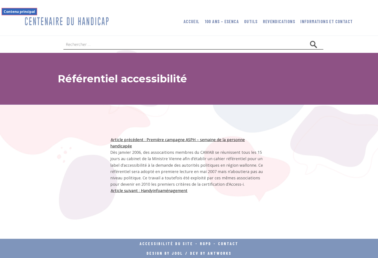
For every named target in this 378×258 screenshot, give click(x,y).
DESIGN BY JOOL (165, 253)
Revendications (279, 21)
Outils (250, 21)
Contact (228, 243)
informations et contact (326, 21)
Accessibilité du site (166, 243)
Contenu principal (19, 11)
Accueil (192, 21)
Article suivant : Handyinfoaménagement (149, 190)
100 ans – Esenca (222, 21)
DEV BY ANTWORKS (211, 253)
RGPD (205, 243)
